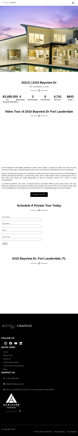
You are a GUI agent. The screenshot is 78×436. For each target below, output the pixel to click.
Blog (5, 369)
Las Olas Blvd (66, 188)
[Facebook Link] (10, 343)
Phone (4, 230)
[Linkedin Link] (20, 343)
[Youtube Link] (15, 343)
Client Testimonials (11, 362)
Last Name (6, 223)
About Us (7, 359)
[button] (2, 39)
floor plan (5, 178)
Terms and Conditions (43, 432)
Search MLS (8, 355)
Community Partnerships (13, 366)
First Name (6, 217)
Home (5, 352)
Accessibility (72, 432)
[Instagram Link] (5, 343)
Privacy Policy (59, 432)
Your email (6, 237)
